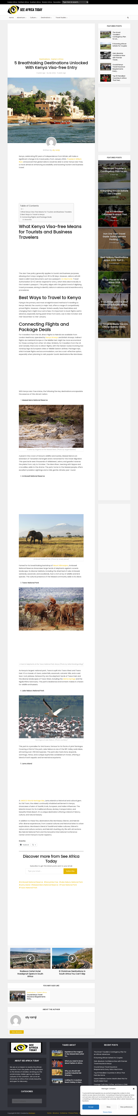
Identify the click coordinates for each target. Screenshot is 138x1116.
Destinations (45, 17)
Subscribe (70, 871)
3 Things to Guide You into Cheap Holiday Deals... (114, 325)
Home (11, 17)
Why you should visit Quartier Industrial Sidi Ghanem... (73, 1073)
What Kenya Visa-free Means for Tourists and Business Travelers (46, 212)
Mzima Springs (69, 679)
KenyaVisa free (51, 882)
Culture (33, 17)
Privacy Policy (107, 1112)
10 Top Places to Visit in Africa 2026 (114, 281)
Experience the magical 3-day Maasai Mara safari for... (74, 1054)
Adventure (21, 17)
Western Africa (47, 2)
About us (56, 1113)
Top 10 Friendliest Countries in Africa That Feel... (119, 78)
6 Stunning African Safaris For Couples (120, 45)
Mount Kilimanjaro (60, 565)
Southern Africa (35, 2)
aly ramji (52, 73)
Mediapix (32, 1113)
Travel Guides (61, 17)
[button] (134, 1089)
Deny (109, 1107)
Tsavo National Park (28, 887)
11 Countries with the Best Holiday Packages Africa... (114, 303)
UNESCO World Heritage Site (32, 800)
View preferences (126, 1107)
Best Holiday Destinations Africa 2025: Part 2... (114, 259)
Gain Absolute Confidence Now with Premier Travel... (119, 56)
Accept (90, 1107)
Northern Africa (23, 2)
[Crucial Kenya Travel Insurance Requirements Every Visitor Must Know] (106, 66)
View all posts (17, 1032)
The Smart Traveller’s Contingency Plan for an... (119, 35)
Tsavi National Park (69, 885)
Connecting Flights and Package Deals (37, 217)
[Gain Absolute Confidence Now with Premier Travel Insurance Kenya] (106, 55)
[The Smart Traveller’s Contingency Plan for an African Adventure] (106, 34)
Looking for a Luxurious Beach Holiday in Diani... (73, 1081)
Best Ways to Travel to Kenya (33, 214)
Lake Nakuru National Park (72, 882)
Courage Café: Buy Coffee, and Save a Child (110, 1084)
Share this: (28, 220)
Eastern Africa (12, 2)
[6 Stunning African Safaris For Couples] (106, 45)
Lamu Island (25, 885)
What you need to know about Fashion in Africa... (74, 1062)
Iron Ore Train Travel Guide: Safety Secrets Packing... (114, 236)
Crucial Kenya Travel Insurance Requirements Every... (36, 997)
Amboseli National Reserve (31, 882)
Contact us (63, 1113)
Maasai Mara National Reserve (45, 885)
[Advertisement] (91, 10)
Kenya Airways (52, 337)
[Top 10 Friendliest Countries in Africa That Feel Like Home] (106, 78)
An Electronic (67, 279)
